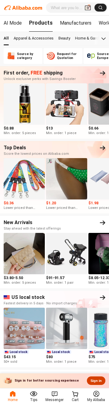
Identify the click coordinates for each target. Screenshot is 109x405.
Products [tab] (41, 22)
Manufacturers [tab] (75, 23)
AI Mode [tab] (13, 23)
